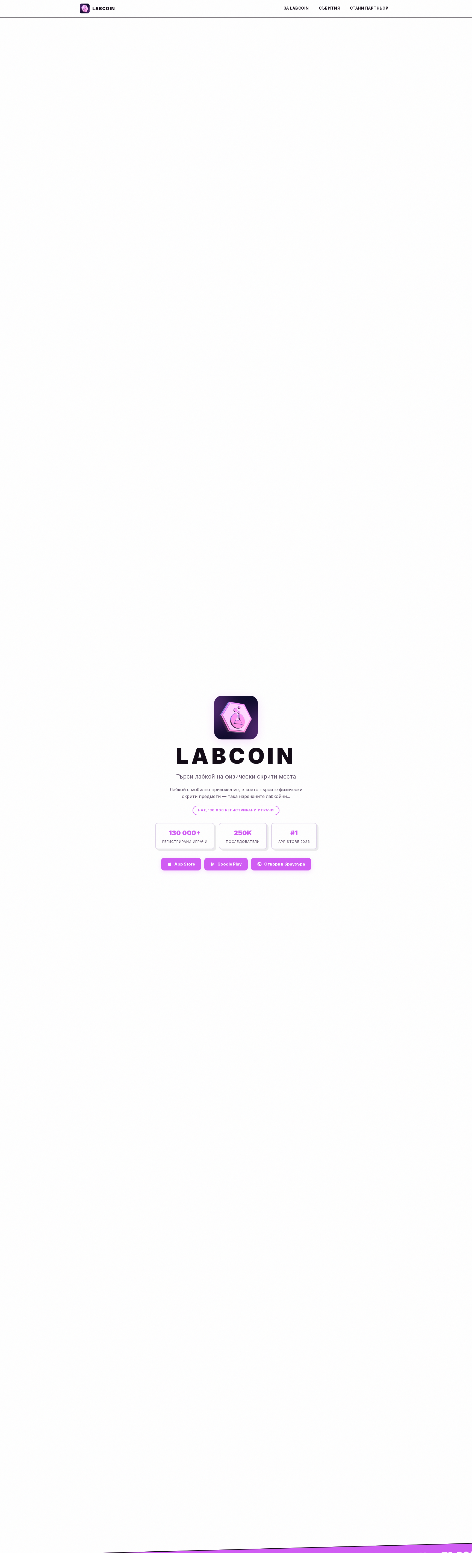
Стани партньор (369, 8)
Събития (329, 8)
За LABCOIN (296, 8)
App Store (184, 864)
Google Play (229, 864)
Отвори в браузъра (284, 864)
